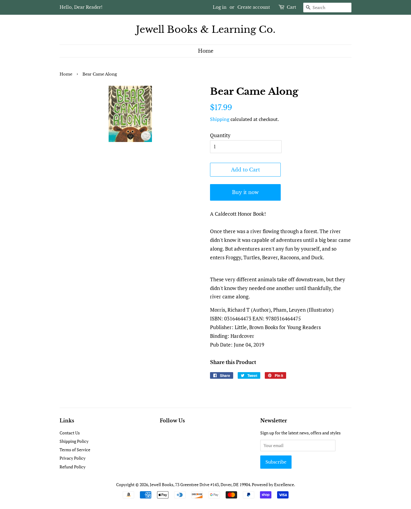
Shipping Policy (74, 441)
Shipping (219, 119)
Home (205, 51)
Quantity (220, 135)
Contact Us (70, 433)
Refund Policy (72, 467)
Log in (220, 7)
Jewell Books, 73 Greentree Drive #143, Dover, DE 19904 (200, 484)
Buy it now (245, 192)
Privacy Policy (72, 458)
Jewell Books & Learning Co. (205, 29)
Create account (253, 7)
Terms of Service (75, 449)
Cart (291, 7)
